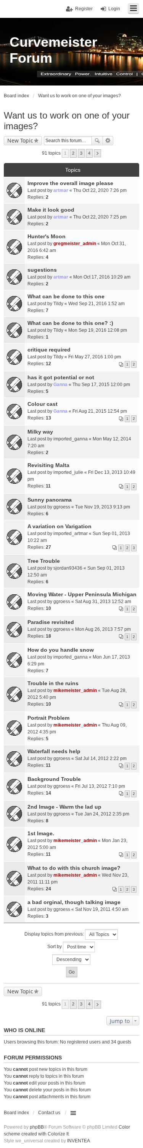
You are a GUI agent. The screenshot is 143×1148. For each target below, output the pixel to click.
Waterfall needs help (53, 751)
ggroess (61, 507)
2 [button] (73, 153)
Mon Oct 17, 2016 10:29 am (101, 277)
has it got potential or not (60, 377)
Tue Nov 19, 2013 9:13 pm (102, 507)
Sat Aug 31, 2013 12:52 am (103, 601)
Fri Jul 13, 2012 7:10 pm (100, 786)
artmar (60, 190)
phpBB (37, 1127)
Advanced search (108, 140)
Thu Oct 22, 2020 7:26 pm (100, 190)
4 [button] (89, 153)
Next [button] (97, 153)
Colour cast (42, 404)
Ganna (60, 384)
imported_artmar (70, 533)
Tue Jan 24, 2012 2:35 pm (102, 814)
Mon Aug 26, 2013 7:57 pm (103, 629)
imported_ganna (70, 439)
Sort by (55, 947)
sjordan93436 (67, 568)
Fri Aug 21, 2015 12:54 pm (99, 411)
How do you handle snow (60, 650)
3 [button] (81, 153)
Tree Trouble (43, 561)
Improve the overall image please (70, 183)
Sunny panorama (49, 500)
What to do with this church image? (74, 868)
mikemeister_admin (75, 690)
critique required (49, 350)
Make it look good (50, 210)
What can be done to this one (65, 296)
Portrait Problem (48, 718)
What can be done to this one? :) (70, 323)
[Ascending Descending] (71, 959)
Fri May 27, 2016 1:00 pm (94, 356)
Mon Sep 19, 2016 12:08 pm (97, 330)
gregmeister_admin (74, 243)
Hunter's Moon (46, 236)
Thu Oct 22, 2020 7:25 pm (100, 217)
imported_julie (68, 472)
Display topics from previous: (54, 934)
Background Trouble (54, 779)
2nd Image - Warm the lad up (64, 807)
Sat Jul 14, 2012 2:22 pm (101, 758)
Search (97, 140)
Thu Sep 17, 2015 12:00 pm (101, 384)
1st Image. (40, 833)
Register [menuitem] (84, 8)
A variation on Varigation (59, 526)
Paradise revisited (50, 622)
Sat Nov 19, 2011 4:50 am (102, 909)
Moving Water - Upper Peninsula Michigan (82, 594)
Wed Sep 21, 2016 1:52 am (96, 303)
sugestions (42, 270)
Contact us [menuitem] (49, 1112)
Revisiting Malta (48, 465)
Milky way (40, 432)
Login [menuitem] (114, 8)
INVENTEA (78, 1140)
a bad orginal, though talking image (74, 902)
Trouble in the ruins (53, 683)
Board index (16, 1112)
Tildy (58, 303)
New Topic (20, 140)
